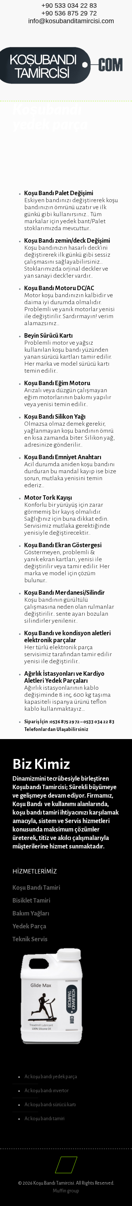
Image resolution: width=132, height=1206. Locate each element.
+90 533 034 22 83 (69, 5)
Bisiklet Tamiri (31, 900)
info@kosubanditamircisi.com (71, 21)
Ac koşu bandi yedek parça (51, 1076)
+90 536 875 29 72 (69, 13)
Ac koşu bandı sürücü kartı (50, 1104)
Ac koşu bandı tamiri (45, 1118)
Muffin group (66, 1190)
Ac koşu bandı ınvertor (47, 1090)
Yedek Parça (29, 926)
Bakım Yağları (30, 913)
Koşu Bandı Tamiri (36, 888)
